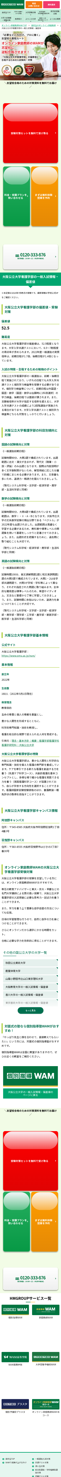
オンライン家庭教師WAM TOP (14, 25)
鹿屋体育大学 (12, 971)
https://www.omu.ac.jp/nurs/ (18, 655)
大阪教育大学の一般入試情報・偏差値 (26, 987)
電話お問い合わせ (34, 4)
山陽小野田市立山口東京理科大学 (24, 979)
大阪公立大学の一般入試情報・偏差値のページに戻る (30, 1093)
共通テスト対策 (41, 1462)
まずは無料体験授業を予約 (43, 196)
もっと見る (30, 1010)
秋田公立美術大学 (15, 963)
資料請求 (51, 4)
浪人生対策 (40, 1466)
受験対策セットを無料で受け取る (29, 133)
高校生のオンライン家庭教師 (43, 25)
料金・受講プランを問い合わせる (15, 196)
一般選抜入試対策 (42, 1458)
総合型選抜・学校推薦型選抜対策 (46, 1471)
